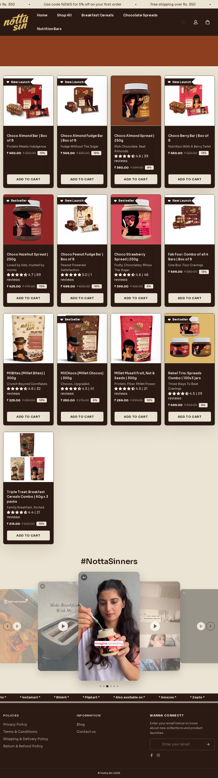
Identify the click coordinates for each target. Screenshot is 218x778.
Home (42, 15)
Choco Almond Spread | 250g (134, 138)
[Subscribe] (208, 744)
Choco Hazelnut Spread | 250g (27, 256)
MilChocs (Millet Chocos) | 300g (82, 375)
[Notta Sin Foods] (16, 22)
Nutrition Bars (49, 29)
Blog (81, 724)
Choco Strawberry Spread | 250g (129, 256)
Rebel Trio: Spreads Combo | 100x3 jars (184, 375)
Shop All (64, 15)
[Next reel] (210, 626)
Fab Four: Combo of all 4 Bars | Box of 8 (188, 256)
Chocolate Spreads (140, 15)
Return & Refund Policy (23, 746)
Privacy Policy (15, 724)
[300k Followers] (151, 755)
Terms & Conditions (20, 731)
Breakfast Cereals (97, 15)
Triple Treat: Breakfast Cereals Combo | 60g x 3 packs (27, 497)
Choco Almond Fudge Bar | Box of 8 (82, 138)
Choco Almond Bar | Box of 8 (27, 138)
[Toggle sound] (42, 586)
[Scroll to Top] (210, 755)
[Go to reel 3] (107, 686)
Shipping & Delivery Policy (25, 739)
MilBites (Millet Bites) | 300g (26, 375)
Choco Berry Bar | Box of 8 (188, 138)
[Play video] (17, 626)
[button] (208, 22)
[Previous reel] (7, 626)
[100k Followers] (158, 755)
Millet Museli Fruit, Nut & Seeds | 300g (134, 375)
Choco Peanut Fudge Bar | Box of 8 (82, 256)
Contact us (86, 731)
